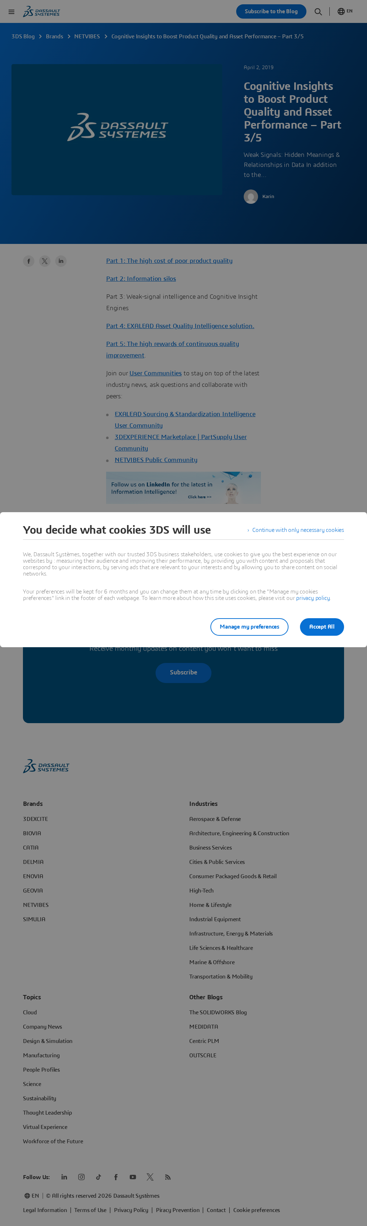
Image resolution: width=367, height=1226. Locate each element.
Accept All (322, 627)
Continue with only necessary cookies (298, 530)
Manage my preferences (249, 627)
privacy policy (313, 598)
